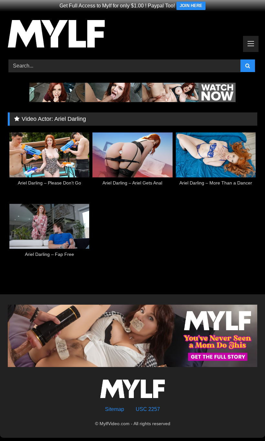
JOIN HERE (191, 5)
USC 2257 (148, 409)
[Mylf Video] (132, 35)
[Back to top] (245, 421)
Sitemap (114, 409)
